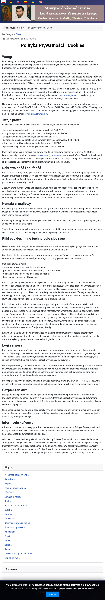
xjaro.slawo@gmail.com (70, 95)
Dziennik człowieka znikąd (17, 523)
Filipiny (8, 483)
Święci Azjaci (11, 479)
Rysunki (8, 549)
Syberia (8, 510)
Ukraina (8, 514)
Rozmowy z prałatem (15, 527)
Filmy (7, 540)
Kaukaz (8, 501)
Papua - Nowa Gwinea (15, 488)
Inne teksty (10, 531)
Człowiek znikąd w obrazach (18, 553)
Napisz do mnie (12, 558)
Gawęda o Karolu (13, 496)
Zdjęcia (8, 545)
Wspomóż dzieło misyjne (17, 475)
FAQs (18, 34)
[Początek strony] (100, 595)
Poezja (8, 536)
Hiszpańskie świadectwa (16, 505)
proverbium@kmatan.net (35, 114)
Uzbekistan (10, 518)
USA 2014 (9, 492)
